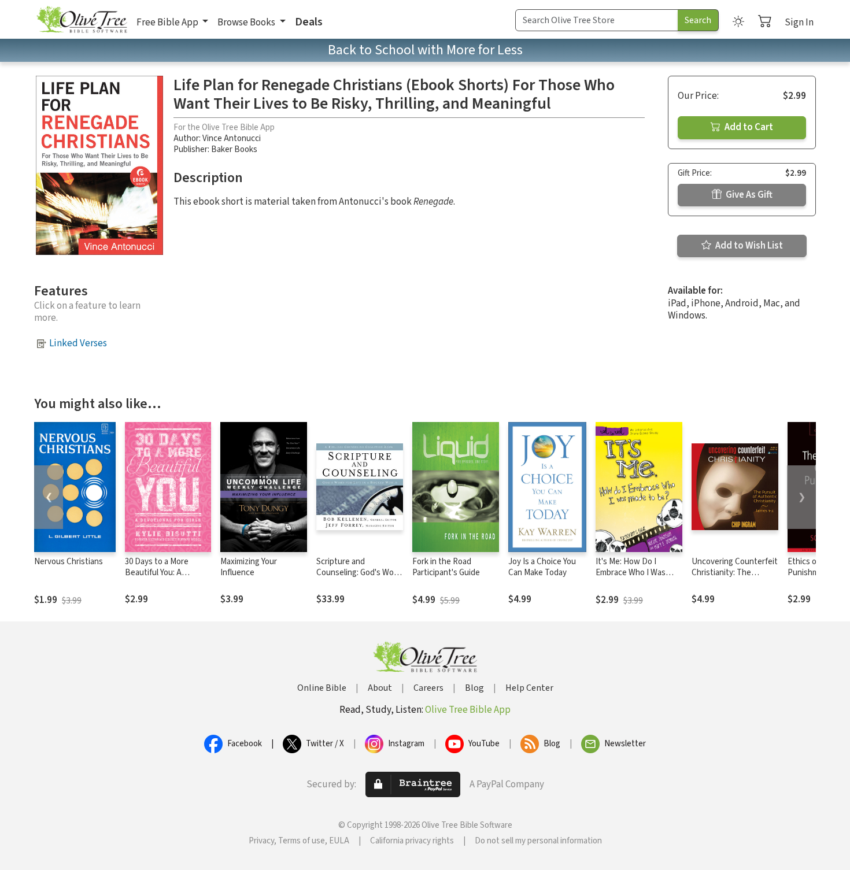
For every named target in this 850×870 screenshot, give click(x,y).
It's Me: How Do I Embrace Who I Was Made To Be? (631, 573)
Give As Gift (748, 195)
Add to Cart (748, 127)
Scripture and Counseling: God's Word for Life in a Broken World (358, 578)
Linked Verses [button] (78, 343)
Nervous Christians (68, 562)
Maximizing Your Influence (248, 567)
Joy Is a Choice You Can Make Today (542, 567)
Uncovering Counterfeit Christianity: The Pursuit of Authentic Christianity (735, 578)
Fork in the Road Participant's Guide (446, 567)
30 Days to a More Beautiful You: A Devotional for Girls (159, 573)
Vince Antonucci (231, 138)
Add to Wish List (748, 246)
